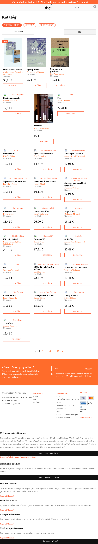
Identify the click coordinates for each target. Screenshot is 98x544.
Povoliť (11, 496)
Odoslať (88, 369)
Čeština (29, 25)
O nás (59, 396)
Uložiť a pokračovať (49, 541)
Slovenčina (46, 25)
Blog (58, 411)
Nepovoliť (4, 496)
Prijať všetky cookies (49, 477)
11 (58, 351)
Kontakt (60, 402)
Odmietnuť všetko (7, 457)
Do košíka (13, 86)
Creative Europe (63, 417)
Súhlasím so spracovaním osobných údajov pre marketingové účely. (73, 375)
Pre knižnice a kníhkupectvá (68, 399)
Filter (80, 32)
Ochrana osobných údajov (81, 376)
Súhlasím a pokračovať (49, 453)
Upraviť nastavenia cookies (25, 457)
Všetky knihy (12, 25)
